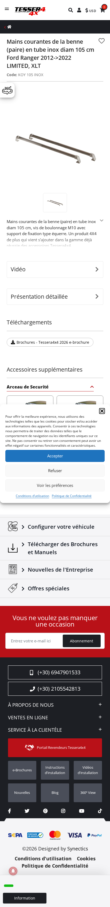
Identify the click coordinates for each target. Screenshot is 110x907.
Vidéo (18, 269)
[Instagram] (63, 811)
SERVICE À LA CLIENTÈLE (35, 730)
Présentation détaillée (39, 296)
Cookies (86, 858)
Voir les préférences (55, 485)
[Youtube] (81, 811)
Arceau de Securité (28, 387)
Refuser (55, 470)
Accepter (55, 455)
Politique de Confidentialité (72, 496)
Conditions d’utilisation (32, 496)
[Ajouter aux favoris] (102, 41)
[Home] (9, 26)
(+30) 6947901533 (59, 672)
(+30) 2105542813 (59, 688)
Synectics (77, 848)
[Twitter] (27, 811)
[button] (102, 411)
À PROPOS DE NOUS (31, 705)
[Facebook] (9, 811)
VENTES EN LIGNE (28, 718)
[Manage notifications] (13, 871)
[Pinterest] (45, 811)
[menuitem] (70, 10)
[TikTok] (100, 811)
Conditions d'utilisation (43, 858)
